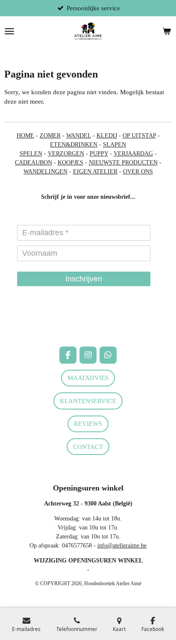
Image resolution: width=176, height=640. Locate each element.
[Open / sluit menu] (9, 31)
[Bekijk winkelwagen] (166, 31)
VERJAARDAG (133, 153)
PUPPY (99, 153)
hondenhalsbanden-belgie (34, 315)
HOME (25, 135)
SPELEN (31, 153)
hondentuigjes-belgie (29, 324)
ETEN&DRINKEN (73, 144)
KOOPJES (70, 162)
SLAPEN (114, 144)
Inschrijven (83, 279)
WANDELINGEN (45, 171)
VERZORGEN (66, 153)
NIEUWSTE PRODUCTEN (123, 162)
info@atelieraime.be (122, 545)
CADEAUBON (33, 162)
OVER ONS (138, 171)
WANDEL (78, 135)
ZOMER (50, 135)
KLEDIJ (107, 135)
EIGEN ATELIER (95, 171)
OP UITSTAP (139, 135)
